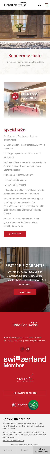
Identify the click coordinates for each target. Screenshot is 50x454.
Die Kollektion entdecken (25, 393)
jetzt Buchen (25, 292)
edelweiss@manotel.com (35, 341)
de (39, 5)
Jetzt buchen (15, 234)
